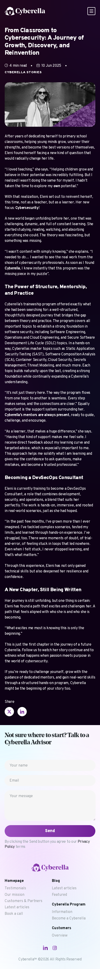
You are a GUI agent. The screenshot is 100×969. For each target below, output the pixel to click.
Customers (61, 928)
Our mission (14, 895)
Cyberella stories (23, 72)
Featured (59, 895)
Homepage (14, 881)
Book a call (14, 914)
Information (62, 912)
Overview (59, 935)
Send (50, 831)
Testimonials (15, 888)
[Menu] (91, 11)
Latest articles (17, 907)
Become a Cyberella (69, 918)
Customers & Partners (23, 901)
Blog (56, 881)
